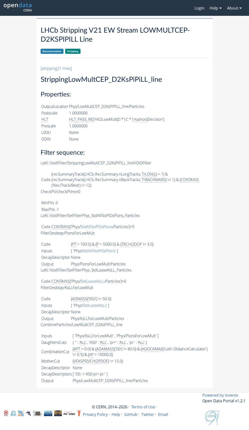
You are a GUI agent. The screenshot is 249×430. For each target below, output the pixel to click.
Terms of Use (143, 407)
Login (200, 8)
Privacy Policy (95, 414)
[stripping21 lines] (56, 68)
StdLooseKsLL (92, 281)
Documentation (52, 51)
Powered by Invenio (220, 395)
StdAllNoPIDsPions (96, 226)
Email (163, 414)
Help (116, 414)
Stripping (72, 51)
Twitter (147, 414)
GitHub (130, 414)
